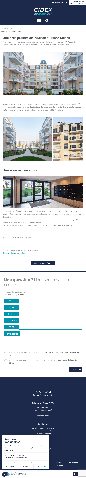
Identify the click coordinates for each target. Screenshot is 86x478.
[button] (4, 474)
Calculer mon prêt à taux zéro (43, 428)
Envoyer (73, 369)
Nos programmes (43, 407)
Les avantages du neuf (43, 410)
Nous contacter (60, 2)
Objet (12, 327)
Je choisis (25, 467)
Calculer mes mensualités (43, 431)
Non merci (10, 467)
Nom (11, 301)
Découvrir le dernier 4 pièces (14, 253)
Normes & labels (43, 416)
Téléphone (11, 321)
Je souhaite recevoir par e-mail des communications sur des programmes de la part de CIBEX (45, 354)
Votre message (12, 334)
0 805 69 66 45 (77, 2)
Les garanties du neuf (43, 413)
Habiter (10, 295)
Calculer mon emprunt (43, 434)
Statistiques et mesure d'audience (16, 457)
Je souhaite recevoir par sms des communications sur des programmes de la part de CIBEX (43, 361)
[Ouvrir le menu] (39, 21)
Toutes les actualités (41, 263)
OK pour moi (41, 467)
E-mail (11, 314)
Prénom (12, 307)
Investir (21, 295)
